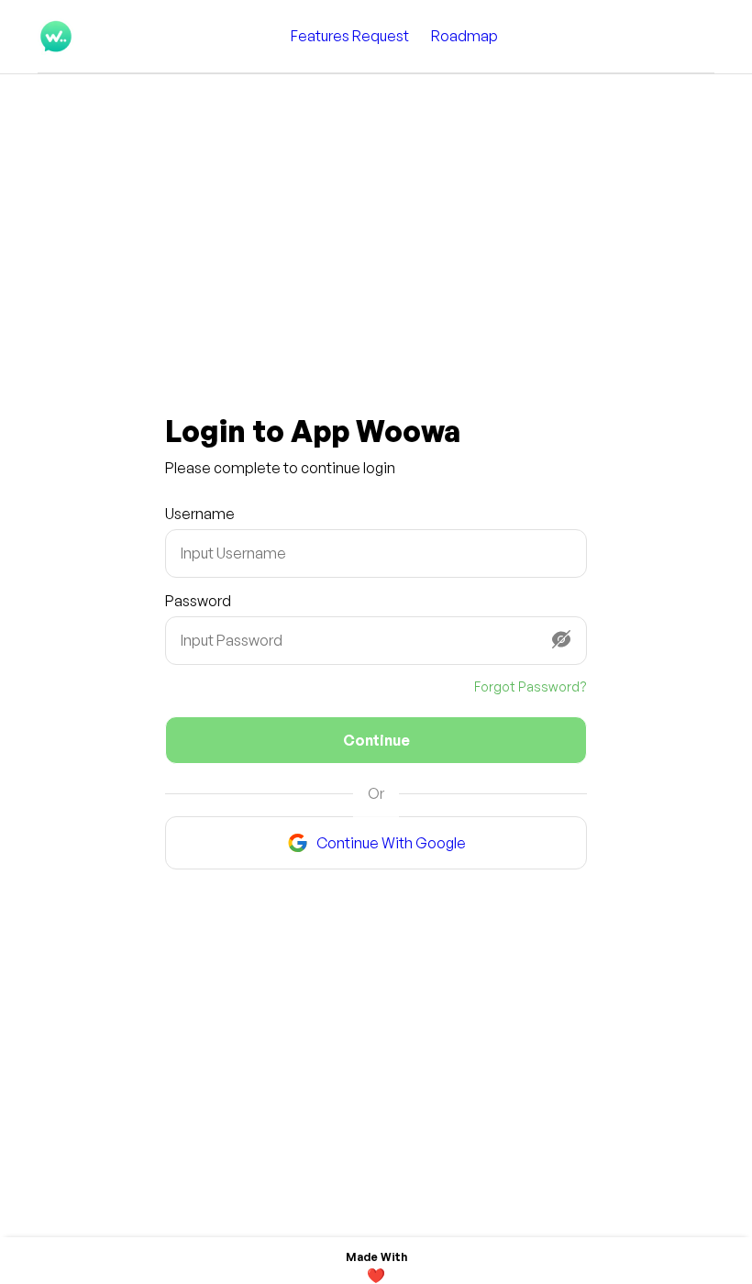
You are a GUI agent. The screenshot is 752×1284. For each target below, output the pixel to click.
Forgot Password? (530, 686)
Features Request (350, 36)
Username (200, 513)
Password (198, 600)
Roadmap (464, 36)
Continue (376, 740)
